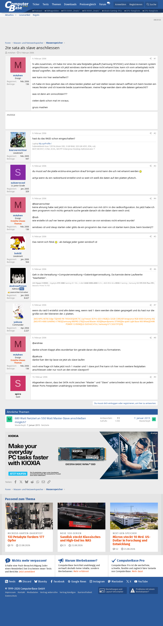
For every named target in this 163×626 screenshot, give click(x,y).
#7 (155, 305)
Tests (46, 4)
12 (116, 549)
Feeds (12, 581)
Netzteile (45, 425)
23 (64, 545)
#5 (155, 236)
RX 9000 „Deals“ (91, 11)
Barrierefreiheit (85, 592)
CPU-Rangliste (151, 11)
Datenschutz (11, 596)
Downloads (70, 4)
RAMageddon (52, 11)
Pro (22, 289)
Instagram (99, 581)
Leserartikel (24, 15)
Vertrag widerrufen (49, 592)
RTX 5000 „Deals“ (71, 11)
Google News (78, 581)
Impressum (10, 592)
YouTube (143, 581)
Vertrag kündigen (68, 592)
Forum (102, 4)
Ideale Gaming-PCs (113, 11)
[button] (16, 15)
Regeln (36, 15)
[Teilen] (151, 59)
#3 (155, 166)
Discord (26, 581)
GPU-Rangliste (133, 11)
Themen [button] (56, 4)
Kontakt (21, 592)
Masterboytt (20, 425)
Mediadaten (32, 592)
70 (11, 545)
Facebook (59, 581)
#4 (155, 198)
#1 (155, 58)
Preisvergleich (88, 4)
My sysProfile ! (45, 143)
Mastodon (117, 581)
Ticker (35, 4)
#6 (155, 269)
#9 (155, 377)
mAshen (11, 52)
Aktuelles (9, 15)
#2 (155, 133)
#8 (155, 337)
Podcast (38, 11)
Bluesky (42, 581)
